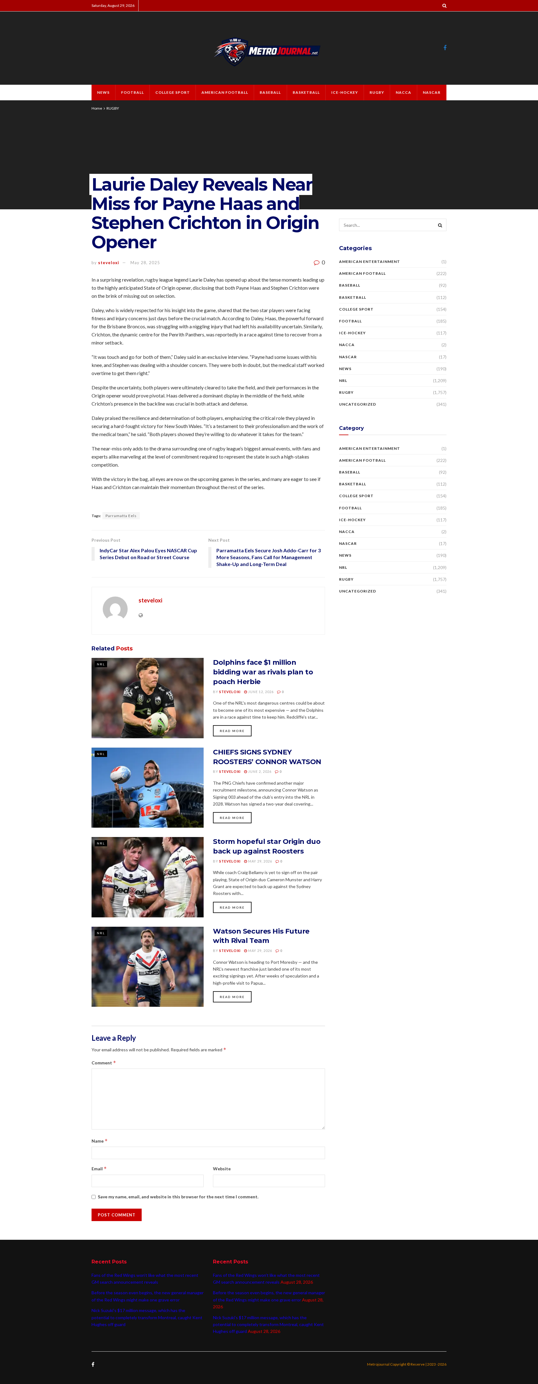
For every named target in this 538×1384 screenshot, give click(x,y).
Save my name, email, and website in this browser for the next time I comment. (178, 1196)
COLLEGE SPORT (172, 92)
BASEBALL (270, 92)
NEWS (103, 92)
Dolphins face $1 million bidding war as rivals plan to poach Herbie (263, 672)
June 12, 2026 (260, 692)
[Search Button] (440, 225)
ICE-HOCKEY (344, 92)
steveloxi (108, 262)
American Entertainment (369, 261)
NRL (101, 664)
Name (100, 1141)
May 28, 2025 (145, 262)
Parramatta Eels (121, 515)
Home (97, 108)
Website (222, 1168)
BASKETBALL (306, 92)
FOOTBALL (132, 92)
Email (99, 1169)
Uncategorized (357, 404)
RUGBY (377, 92)
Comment (104, 1063)
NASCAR (432, 92)
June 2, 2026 (259, 771)
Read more (232, 731)
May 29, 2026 (259, 861)
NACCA (403, 92)
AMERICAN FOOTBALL (224, 92)
